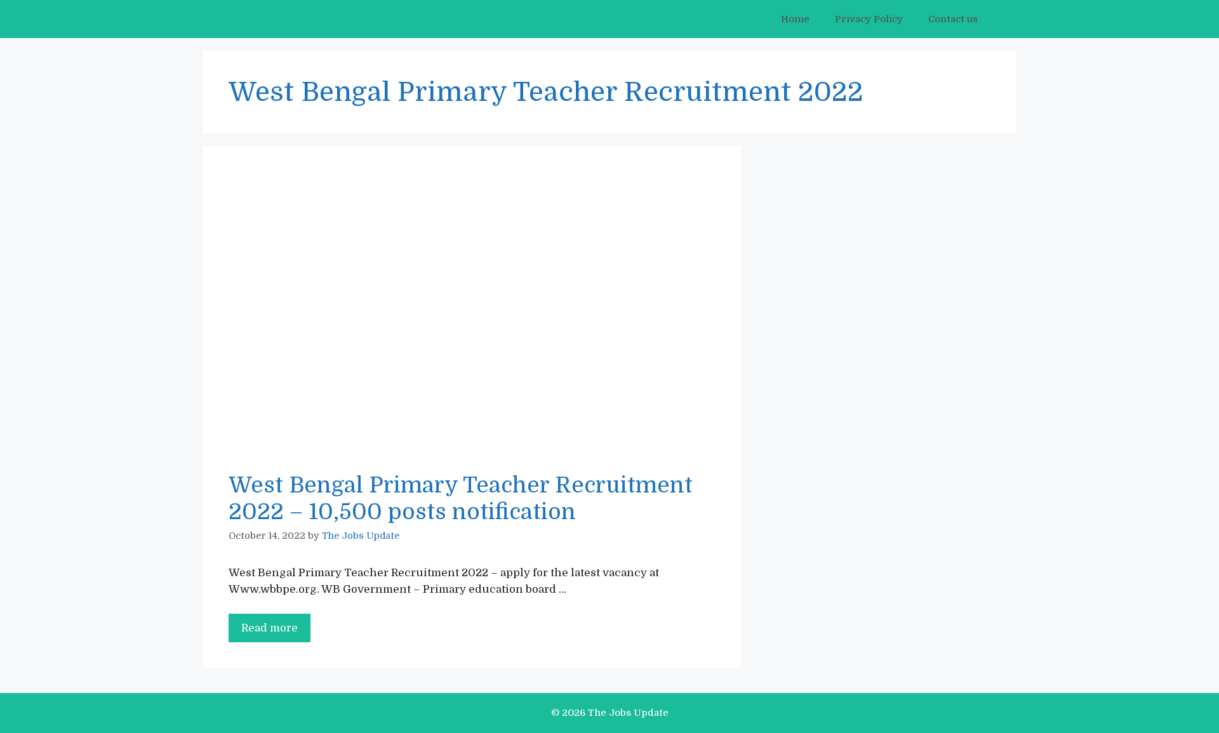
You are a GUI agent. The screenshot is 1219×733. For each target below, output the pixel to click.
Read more (275, 632)
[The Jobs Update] (274, 19)
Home (795, 19)
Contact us (953, 19)
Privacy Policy (869, 19)
